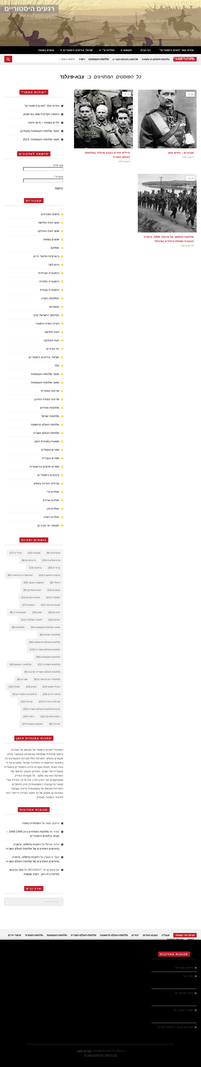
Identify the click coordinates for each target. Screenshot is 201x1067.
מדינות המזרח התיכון (46, 399)
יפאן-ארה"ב (18, 612)
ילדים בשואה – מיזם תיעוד (43, 122)
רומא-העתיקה (50, 716)
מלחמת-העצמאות (99, 59)
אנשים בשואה (46, 50)
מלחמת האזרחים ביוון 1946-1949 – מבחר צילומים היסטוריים (175, 980)
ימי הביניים (52, 348)
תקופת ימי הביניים (48, 525)
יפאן (37, 612)
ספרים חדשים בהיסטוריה (179, 58)
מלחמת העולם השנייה (46, 432)
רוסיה (81, 59)
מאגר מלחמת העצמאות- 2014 (41, 139)
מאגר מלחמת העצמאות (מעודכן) (39, 130)
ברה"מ (54, 567)
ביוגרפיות (29, 560)
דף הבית (146, 50)
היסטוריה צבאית (49, 289)
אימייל (58, 176)
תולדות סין (53, 508)
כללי (56, 365)
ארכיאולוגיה (51, 560)
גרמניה (35, 567)
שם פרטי (58, 165)
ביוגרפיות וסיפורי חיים (46, 256)
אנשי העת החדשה (48, 222)
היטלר (55, 582)
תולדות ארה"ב (51, 500)
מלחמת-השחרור (49, 664)
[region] (100, 23)
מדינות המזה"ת (50, 390)
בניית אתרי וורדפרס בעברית (100, 1055)
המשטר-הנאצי (34, 582)
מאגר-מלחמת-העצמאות (45, 627)
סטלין (14, 686)
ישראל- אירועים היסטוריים (78, 50)
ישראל (54, 619)
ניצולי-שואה (51, 686)
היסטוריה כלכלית (49, 281)
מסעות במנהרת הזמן (47, 441)
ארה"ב (15, 553)
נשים (31, 686)
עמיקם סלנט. (84, 1050)
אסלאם (55, 247)
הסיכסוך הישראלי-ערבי (46, 315)
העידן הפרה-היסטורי (47, 323)
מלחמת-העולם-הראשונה (44, 642)
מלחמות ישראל (50, 416)
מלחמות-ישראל (50, 634)
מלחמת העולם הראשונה (45, 424)
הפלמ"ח (53, 597)
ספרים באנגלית (50, 449)
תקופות (127, 50)
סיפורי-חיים (51, 694)
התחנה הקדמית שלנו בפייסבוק (41, 114)
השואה (28, 605)
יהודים (54, 612)
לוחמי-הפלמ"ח (31, 619)
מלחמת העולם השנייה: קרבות (42, 671)
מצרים (22, 679)
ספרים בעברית (50, 458)
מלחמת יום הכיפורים (47, 679)
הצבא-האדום (30, 597)
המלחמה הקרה (50, 298)
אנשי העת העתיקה (48, 231)
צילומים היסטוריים (48, 475)
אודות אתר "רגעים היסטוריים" (176, 50)
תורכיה (54, 724)
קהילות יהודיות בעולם (123, 58)
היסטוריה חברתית (48, 273)
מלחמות (18, 627)
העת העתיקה (51, 340)
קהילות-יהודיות (49, 701)
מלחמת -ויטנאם (20, 664)
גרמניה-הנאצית (49, 575)
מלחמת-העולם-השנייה (45, 649)
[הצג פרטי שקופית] (100, 23)
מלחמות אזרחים (49, 407)
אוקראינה (53, 553)
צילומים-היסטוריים (25, 694)
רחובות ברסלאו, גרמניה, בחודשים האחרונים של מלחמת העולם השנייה (174, 997)
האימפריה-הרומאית (20, 575)
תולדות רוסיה (51, 517)
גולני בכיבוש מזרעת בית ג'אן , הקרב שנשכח (172, 1031)
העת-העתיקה (32, 590)
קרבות (27, 701)
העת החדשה (51, 331)
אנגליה (34, 553)
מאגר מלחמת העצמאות (45, 374)
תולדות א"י (108, 50)
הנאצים (53, 590)
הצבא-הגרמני (50, 605)
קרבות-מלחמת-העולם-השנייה (41, 709)
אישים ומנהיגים (50, 214)
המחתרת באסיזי (31, 823)
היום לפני (53, 264)
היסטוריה (150, 58)
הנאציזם (54, 306)
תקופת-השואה (32, 724)
